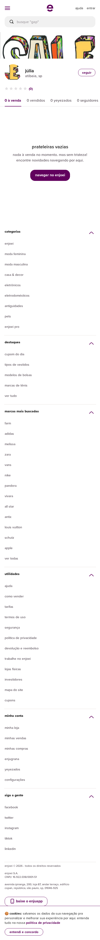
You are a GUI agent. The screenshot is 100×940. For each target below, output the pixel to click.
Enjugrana (12, 759)
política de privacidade (43, 922)
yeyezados (12, 769)
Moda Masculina (16, 264)
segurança (12, 627)
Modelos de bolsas (18, 375)
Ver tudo (11, 395)
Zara (8, 454)
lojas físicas (13, 669)
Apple (9, 548)
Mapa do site (14, 690)
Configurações (15, 779)
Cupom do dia (14, 354)
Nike (8, 475)
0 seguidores (87, 100)
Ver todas (11, 558)
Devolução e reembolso (22, 648)
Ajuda (8, 586)
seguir (86, 72)
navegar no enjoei (50, 175)
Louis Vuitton (13, 527)
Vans (8, 464)
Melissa (10, 444)
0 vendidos (36, 100)
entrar (91, 8)
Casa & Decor (14, 274)
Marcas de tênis (16, 385)
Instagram (12, 828)
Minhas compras (16, 748)
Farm (8, 423)
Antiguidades (14, 306)
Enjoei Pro (12, 326)
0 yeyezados (60, 100)
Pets (8, 316)
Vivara (9, 496)
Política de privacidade (21, 638)
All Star (9, 506)
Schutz (9, 537)
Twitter (9, 817)
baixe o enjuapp (29, 901)
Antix (8, 516)
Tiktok (8, 838)
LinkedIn (10, 848)
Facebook (11, 807)
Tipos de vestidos (17, 364)
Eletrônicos (13, 285)
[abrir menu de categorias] (7, 8)
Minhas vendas (15, 738)
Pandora (11, 485)
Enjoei (9, 243)
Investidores (13, 679)
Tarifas (9, 606)
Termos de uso (15, 617)
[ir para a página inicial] (50, 10)
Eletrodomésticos (17, 295)
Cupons (10, 700)
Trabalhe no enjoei (18, 658)
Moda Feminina (15, 254)
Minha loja (12, 727)
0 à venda (13, 100)
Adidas (9, 433)
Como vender (14, 596)
